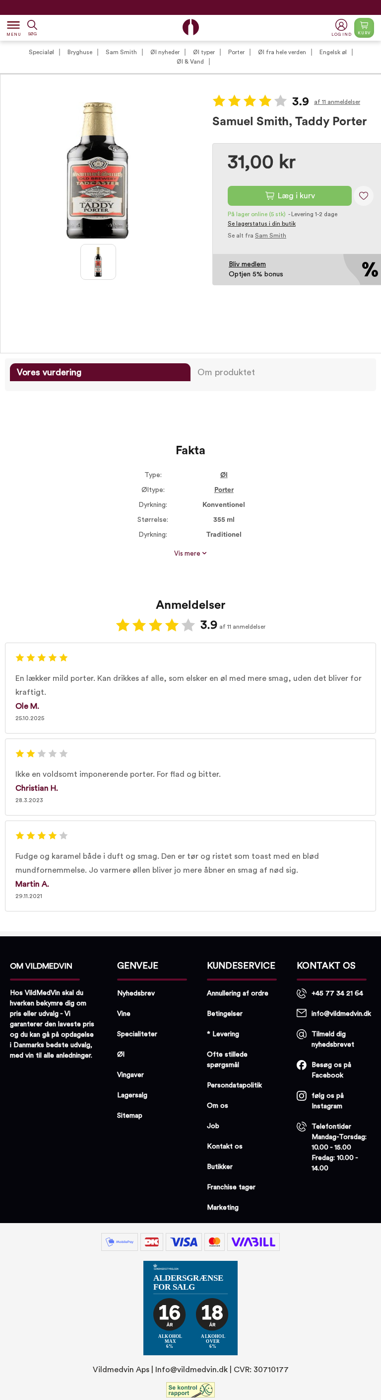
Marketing (223, 1207)
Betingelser (225, 1013)
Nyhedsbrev (136, 993)
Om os (217, 1105)
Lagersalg (132, 1095)
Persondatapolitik (234, 1085)
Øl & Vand (190, 62)
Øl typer (204, 52)
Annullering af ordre (237, 993)
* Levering (223, 1034)
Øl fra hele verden (282, 52)
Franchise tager (231, 1187)
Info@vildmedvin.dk (191, 1370)
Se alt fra (257, 236)
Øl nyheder (165, 52)
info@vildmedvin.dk (341, 1013)
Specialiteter (137, 1034)
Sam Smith (121, 52)
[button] (342, 28)
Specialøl (41, 52)
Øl (224, 475)
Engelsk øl (333, 52)
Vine (123, 1013)
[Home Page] (191, 27)
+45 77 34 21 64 (337, 993)
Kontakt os (225, 1146)
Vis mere (188, 553)
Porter (236, 52)
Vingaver (130, 1074)
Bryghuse (79, 52)
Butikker (220, 1166)
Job (213, 1126)
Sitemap (129, 1115)
